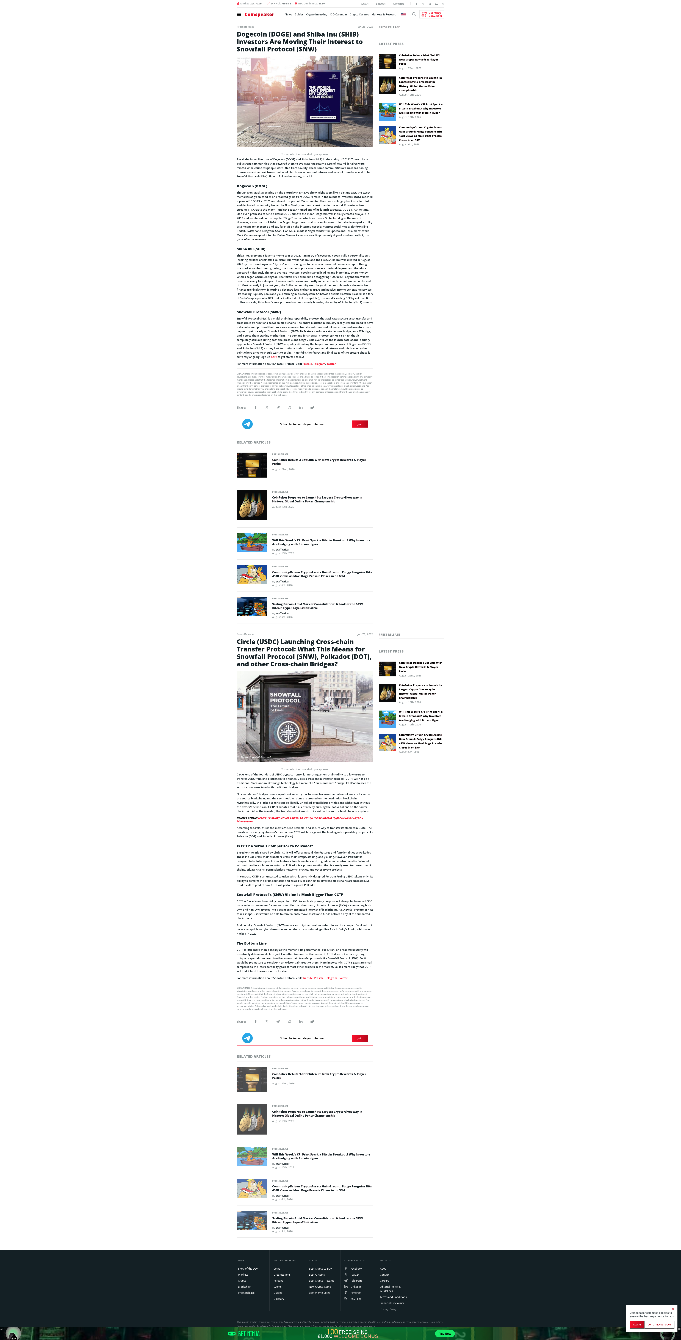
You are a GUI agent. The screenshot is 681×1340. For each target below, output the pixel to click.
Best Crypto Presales (321, 1280)
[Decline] (673, 1309)
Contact (381, 3)
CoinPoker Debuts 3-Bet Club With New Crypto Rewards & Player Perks (319, 462)
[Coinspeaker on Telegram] (430, 3)
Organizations (281, 1274)
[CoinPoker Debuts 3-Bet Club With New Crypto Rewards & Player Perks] (252, 466)
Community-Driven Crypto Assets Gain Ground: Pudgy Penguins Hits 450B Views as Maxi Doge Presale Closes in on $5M (322, 574)
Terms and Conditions (393, 1297)
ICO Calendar (338, 14)
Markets (243, 1274)
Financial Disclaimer (392, 1303)
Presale (307, 363)
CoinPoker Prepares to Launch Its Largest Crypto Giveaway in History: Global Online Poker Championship (317, 499)
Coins (276, 1268)
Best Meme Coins (319, 1292)
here (274, 357)
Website (308, 978)
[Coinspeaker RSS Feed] (443, 3)
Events (277, 1286)
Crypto (242, 1280)
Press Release (280, 454)
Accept (637, 1325)
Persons (278, 1280)
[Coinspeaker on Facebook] (417, 3)
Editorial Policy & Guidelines (390, 1289)
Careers (384, 1280)
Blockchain (244, 1286)
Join (360, 424)
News (288, 14)
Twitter (331, 363)
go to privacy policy (659, 1325)
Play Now (445, 1333)
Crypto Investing (316, 14)
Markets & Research (384, 14)
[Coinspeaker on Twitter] (423, 3)
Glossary (278, 1298)
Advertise (399, 3)
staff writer (282, 549)
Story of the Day (248, 1268)
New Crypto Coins (320, 1286)
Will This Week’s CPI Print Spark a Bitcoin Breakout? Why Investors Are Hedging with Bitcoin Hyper (321, 542)
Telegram (319, 363)
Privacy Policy (388, 1309)
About (365, 3)
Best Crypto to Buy (320, 1268)
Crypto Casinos (359, 14)
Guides (299, 14)
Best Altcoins (317, 1274)
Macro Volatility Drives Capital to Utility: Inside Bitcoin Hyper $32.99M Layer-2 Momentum (300, 819)
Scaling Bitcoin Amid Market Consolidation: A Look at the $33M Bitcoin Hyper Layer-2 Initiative (317, 606)
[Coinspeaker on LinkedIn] (436, 3)
